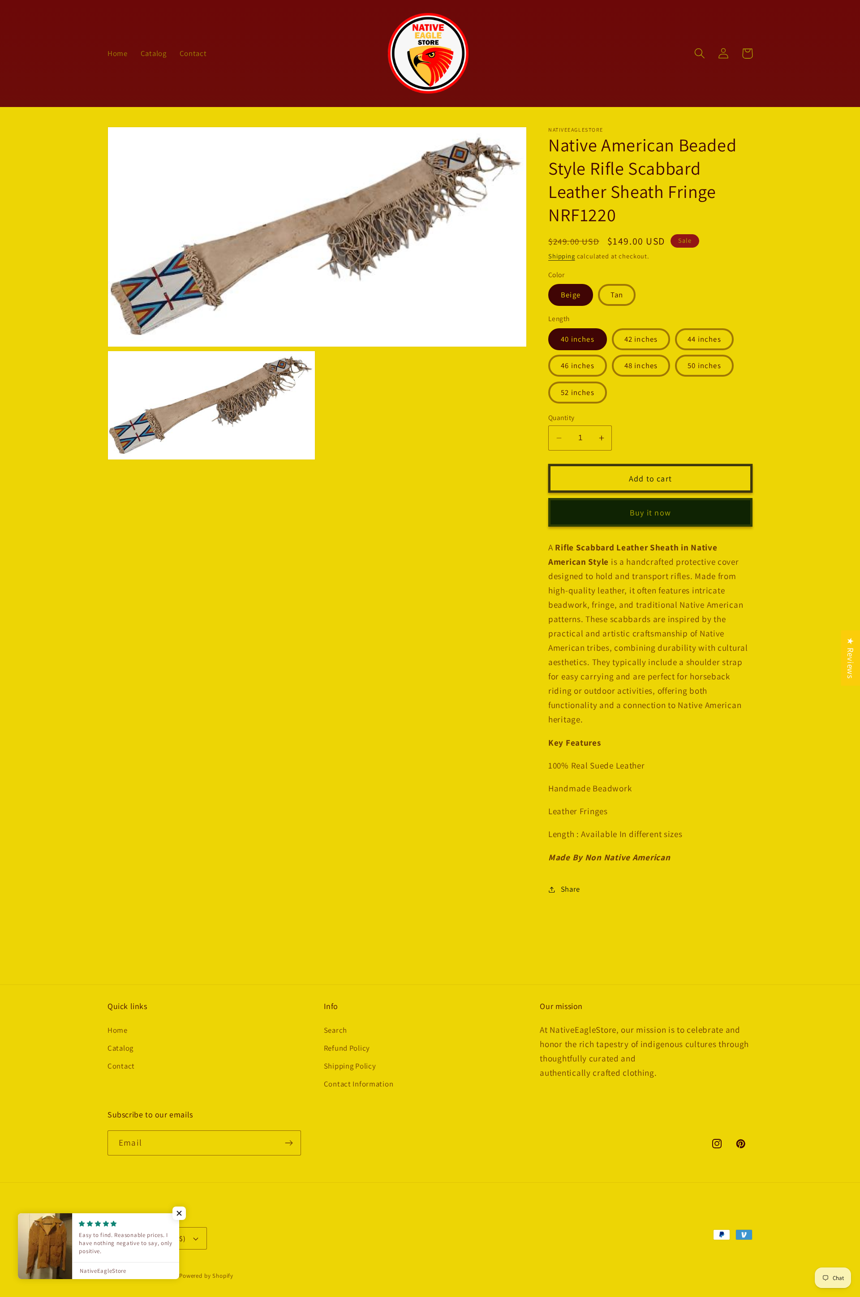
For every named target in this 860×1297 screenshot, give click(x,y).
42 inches (641, 339)
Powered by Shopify (206, 1276)
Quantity (561, 417)
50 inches (704, 365)
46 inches (577, 365)
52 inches (577, 392)
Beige (570, 295)
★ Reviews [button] (850, 658)
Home (118, 1030)
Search (335, 1030)
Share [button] (570, 889)
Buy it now (650, 512)
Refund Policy (347, 1048)
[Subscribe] (289, 1142)
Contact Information (359, 1084)
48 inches (641, 365)
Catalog (120, 1048)
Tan (617, 295)
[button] (700, 53)
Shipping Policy (350, 1066)
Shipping (561, 256)
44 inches (704, 339)
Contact (121, 1066)
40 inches (577, 339)
